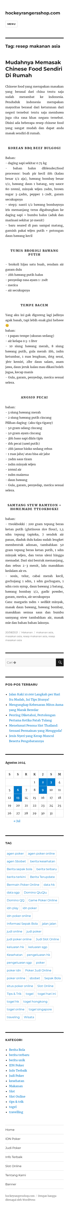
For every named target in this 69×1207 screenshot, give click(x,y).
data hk (49, 884)
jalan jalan (49, 923)
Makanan (27, 632)
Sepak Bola (52, 978)
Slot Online (45, 986)
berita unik (17, 1060)
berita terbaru (46, 869)
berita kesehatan (42, 861)
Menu (11, 23)
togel (29, 994)
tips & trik (16, 1101)
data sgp (13, 892)
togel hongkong (35, 1001)
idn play (12, 908)
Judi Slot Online (47, 939)
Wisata (29, 1017)
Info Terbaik (18, 1070)
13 (17, 797)
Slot (12, 1091)
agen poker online (41, 853)
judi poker (33, 931)
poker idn (14, 970)
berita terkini (16, 877)
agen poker (15, 853)
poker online (16, 978)
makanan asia (44, 632)
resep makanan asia (35, 636)
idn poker (30, 908)
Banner (10, 1184)
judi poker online (19, 939)
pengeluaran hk (38, 955)
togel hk (13, 1001)
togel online (15, 1009)
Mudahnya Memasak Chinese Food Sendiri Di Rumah (33, 68)
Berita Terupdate (42, 877)
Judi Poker (16, 1076)
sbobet (35, 978)
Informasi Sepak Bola (22, 923)
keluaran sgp (37, 947)
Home (10, 1130)
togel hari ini (47, 994)
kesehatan (16, 1081)
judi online (14, 931)
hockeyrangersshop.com (32, 13)
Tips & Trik (14, 994)
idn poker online (19, 916)
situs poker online (20, 986)
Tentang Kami (15, 1175)
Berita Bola (17, 1050)
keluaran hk (15, 947)
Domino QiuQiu (35, 892)
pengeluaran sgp (19, 962)
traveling (13, 1017)
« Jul (17, 821)
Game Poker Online (43, 900)
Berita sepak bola (19, 869)
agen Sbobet (16, 861)
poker (40, 962)
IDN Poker (16, 1065)
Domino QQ (15, 900)
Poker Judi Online (38, 970)
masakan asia (13, 636)
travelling (16, 1112)
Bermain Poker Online (23, 884)
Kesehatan (15, 955)
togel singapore (40, 1009)
